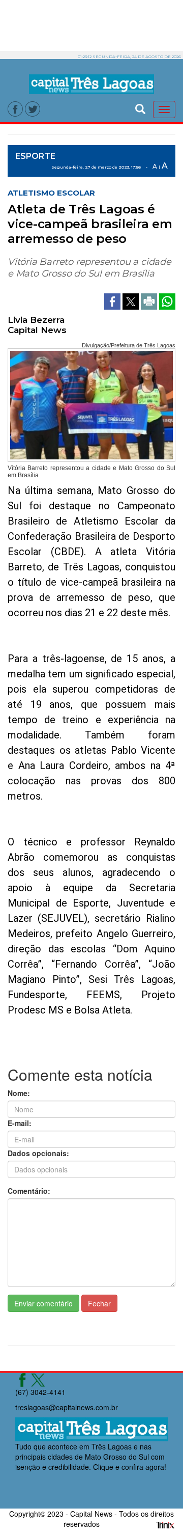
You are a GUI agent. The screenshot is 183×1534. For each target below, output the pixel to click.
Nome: (19, 1093)
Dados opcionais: (38, 1153)
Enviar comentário (43, 1303)
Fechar (99, 1303)
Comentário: (29, 1191)
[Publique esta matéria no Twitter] (132, 300)
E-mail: (20, 1123)
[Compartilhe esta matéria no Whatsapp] (167, 300)
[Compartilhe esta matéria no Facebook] (113, 300)
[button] (140, 107)
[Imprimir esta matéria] (150, 300)
